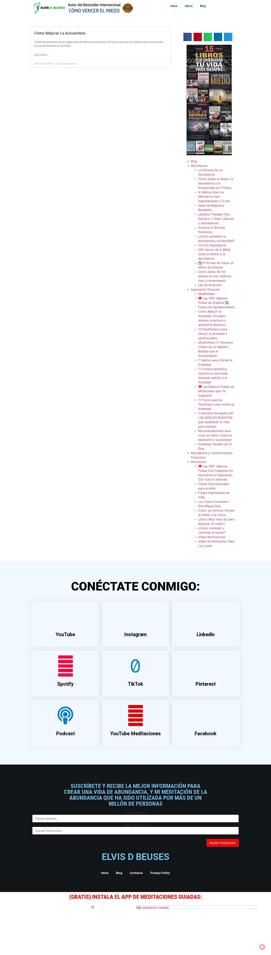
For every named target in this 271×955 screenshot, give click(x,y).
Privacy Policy (160, 873)
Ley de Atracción (210, 285)
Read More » (41, 55)
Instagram (135, 634)
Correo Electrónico (135, 824)
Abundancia (199, 165)
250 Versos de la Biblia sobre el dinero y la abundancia (214, 254)
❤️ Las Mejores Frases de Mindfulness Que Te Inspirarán (216, 391)
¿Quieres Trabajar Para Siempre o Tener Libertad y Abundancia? (216, 218)
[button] (187, 37)
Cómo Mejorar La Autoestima (59, 33)
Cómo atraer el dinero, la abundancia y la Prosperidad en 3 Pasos (215, 183)
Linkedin (206, 634)
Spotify (65, 684)
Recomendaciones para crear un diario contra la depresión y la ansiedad (215, 435)
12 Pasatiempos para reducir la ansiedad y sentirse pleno (212, 333)
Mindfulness (206, 294)
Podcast (65, 734)
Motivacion (198, 462)
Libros (189, 6)
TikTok (135, 684)
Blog (203, 6)
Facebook (205, 734)
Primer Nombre (135, 812)
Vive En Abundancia (212, 245)
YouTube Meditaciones (135, 734)
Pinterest (205, 684)
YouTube (65, 634)
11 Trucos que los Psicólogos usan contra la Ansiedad (216, 404)
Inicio (174, 6)
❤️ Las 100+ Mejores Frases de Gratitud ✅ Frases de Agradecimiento (216, 302)
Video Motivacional (211, 537)
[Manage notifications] (262, 947)
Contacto (136, 873)
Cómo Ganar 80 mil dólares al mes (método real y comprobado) (214, 276)
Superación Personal (205, 289)
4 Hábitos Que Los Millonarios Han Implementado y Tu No (214, 196)
